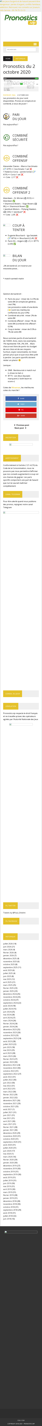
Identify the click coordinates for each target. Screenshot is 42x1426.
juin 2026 (7, 946)
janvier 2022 (8, 1097)
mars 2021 (7, 1124)
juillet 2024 (8, 1009)
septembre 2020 (10, 1142)
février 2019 (8, 1195)
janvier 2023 (8, 1062)
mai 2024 (7, 1014)
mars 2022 (7, 1091)
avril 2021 (7, 1121)
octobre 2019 (9, 1171)
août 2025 (7, 970)
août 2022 (7, 1077)
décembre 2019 (9, 1165)
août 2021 (7, 1109)
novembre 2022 (10, 1068)
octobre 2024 (9, 1000)
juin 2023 (7, 1047)
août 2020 (7, 1145)
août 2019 (7, 1177)
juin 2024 (7, 1012)
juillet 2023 (8, 1044)
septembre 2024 (10, 1003)
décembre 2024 (9, 994)
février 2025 (8, 988)
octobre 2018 (9, 1207)
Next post (19, 428)
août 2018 (7, 1213)
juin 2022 (7, 1082)
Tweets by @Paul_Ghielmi (14, 912)
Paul (14, 95)
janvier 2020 (8, 1162)
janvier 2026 (8, 955)
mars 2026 (7, 949)
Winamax (15, 387)
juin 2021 (7, 1115)
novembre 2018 (10, 1204)
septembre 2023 (10, 1038)
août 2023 (7, 1041)
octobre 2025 (9, 964)
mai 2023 (7, 1050)
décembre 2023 (9, 1029)
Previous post (22, 425)
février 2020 (8, 1159)
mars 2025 (7, 985)
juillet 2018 (8, 1216)
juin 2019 (7, 1183)
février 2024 (8, 1023)
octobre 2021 (9, 1106)
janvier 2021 (8, 1130)
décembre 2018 (9, 1201)
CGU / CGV (21, 1420)
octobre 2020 (9, 1139)
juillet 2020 (8, 1148)
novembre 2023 (10, 1032)
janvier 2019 (8, 1198)
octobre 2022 (9, 1071)
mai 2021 (7, 1118)
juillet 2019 (8, 1180)
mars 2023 (7, 1056)
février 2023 (8, 1059)
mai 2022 (7, 1085)
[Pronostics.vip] (21, 20)
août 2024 (7, 1006)
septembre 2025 (10, 967)
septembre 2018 (10, 1210)
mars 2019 (7, 1192)
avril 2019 (7, 1189)
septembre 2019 (10, 1174)
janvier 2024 (8, 1026)
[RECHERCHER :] (21, 49)
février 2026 (8, 952)
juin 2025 (7, 976)
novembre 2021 (10, 1103)
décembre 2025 (9, 958)
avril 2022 (7, 1088)
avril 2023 (7, 1053)
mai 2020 (7, 1153)
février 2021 (8, 1127)
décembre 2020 (9, 1133)
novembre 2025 (10, 961)
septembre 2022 (10, 1074)
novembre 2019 (10, 1168)
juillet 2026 (8, 943)
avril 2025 (7, 982)
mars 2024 (7, 1020)
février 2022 (8, 1094)
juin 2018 (7, 1219)
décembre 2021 (9, 1100)
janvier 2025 (8, 991)
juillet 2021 (8, 1112)
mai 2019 (7, 1186)
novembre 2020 (10, 1136)
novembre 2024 (10, 997)
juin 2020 (7, 1151)
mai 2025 (7, 979)
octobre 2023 (9, 1035)
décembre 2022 (9, 1065)
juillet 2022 (8, 1079)
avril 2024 (7, 1017)
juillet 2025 (8, 973)
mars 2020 (7, 1156)
